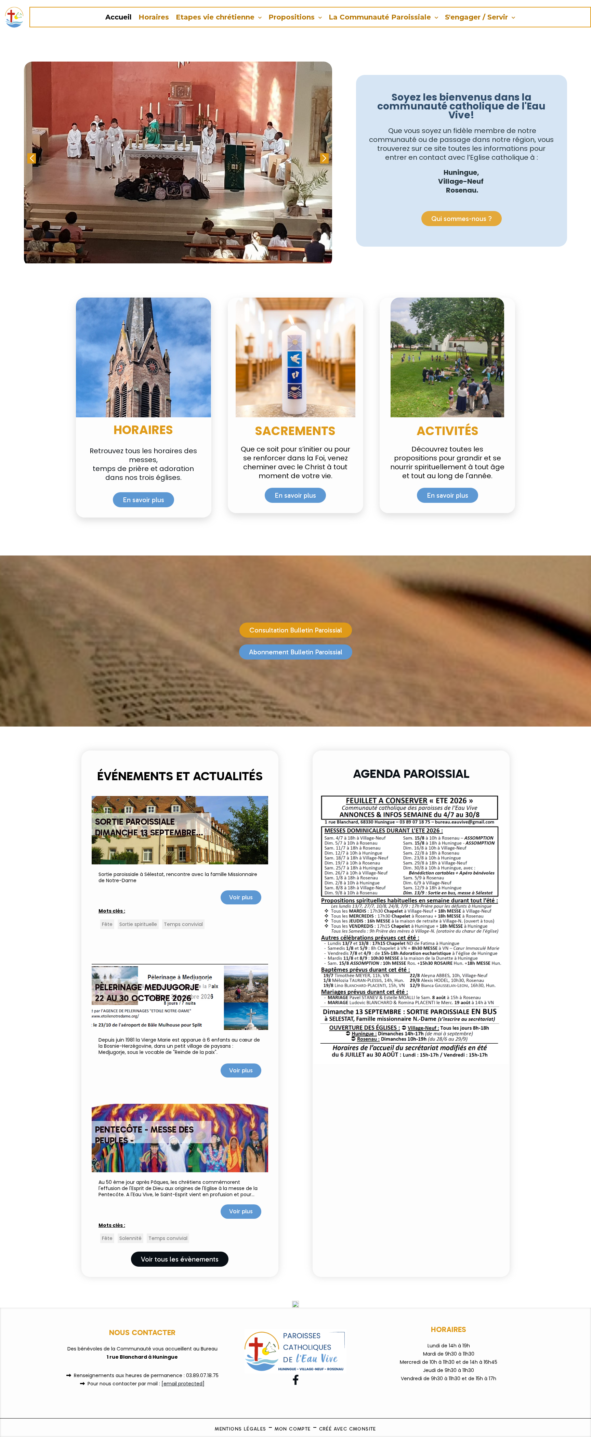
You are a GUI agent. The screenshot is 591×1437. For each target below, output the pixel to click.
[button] (324, 158)
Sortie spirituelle (138, 924)
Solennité (130, 1238)
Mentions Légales (240, 1429)
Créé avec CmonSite (347, 1429)
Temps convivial (183, 924)
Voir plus (241, 897)
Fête (107, 924)
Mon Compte (293, 1429)
